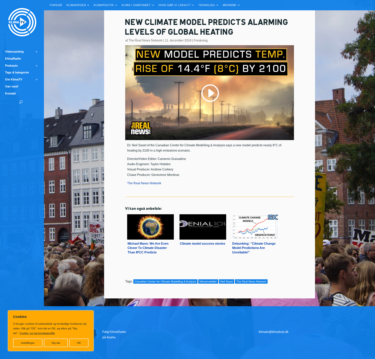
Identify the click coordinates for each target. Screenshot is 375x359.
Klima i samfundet (136, 5)
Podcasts (11, 65)
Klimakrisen (76, 5)
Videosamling (14, 51)
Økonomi (230, 5)
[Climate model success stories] (203, 225)
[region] (51, 330)
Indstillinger (28, 342)
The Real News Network (145, 40)
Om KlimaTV (13, 79)
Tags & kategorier (17, 72)
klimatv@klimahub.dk (273, 331)
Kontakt (10, 93)
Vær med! (11, 86)
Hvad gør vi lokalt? (175, 5)
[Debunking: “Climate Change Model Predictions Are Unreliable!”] (255, 225)
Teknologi (206, 5)
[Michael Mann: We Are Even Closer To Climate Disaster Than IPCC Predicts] (150, 225)
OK (79, 342)
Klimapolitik (104, 5)
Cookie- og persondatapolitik (37, 333)
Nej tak (56, 342)
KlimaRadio (13, 58)
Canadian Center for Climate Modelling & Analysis (165, 281)
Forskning (201, 40)
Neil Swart (226, 281)
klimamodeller (208, 281)
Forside (56, 5)
